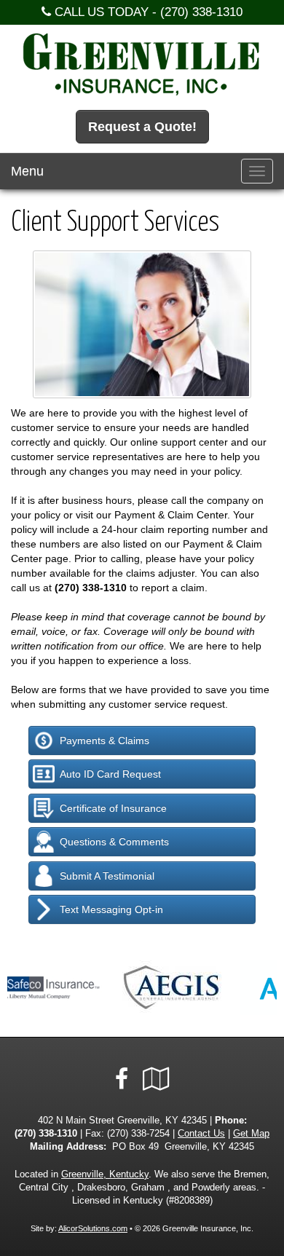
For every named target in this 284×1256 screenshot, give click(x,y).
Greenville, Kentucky (105, 1174)
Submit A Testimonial (107, 876)
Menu (27, 171)
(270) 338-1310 (201, 12)
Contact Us (201, 1134)
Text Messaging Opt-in (111, 909)
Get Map (251, 1134)
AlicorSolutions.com (92, 1228)
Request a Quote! (142, 126)
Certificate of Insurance (113, 808)
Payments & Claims (104, 740)
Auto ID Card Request (110, 774)
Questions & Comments (114, 842)
